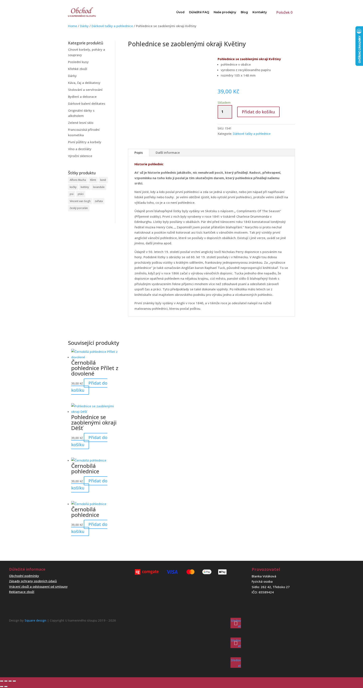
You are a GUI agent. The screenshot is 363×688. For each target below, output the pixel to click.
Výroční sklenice (80, 156)
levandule (99, 187)
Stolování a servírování (85, 89)
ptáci (81, 194)
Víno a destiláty (79, 149)
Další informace (168, 152)
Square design (35, 620)
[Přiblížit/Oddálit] (1, 681)
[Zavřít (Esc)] (14, 681)
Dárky (84, 26)
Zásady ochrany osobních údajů (33, 581)
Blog (244, 12)
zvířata (99, 201)
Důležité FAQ (199, 12)
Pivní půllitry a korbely (84, 142)
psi (72, 194)
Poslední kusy (78, 62)
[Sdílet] (10, 681)
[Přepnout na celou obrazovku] (6, 681)
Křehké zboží (77, 69)
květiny (85, 187)
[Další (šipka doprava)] (6, 686)
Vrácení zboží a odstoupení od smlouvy (38, 586)
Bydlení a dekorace (82, 96)
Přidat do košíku (258, 112)
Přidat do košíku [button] (89, 386)
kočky (73, 187)
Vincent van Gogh (80, 201)
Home (72, 26)
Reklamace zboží (21, 592)
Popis (138, 152)
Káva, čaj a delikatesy (84, 83)
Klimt (93, 180)
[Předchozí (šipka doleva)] (1, 686)
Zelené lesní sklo (80, 122)
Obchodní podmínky (24, 576)
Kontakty (260, 12)
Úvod (180, 12)
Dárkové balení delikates (86, 103)
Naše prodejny (225, 12)
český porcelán (79, 208)
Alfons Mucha (78, 180)
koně (103, 180)
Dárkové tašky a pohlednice (112, 26)
